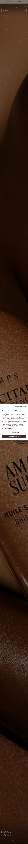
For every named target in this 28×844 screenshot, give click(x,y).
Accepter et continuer (14, 436)
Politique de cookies (8, 428)
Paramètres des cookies (14, 432)
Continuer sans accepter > (21, 406)
